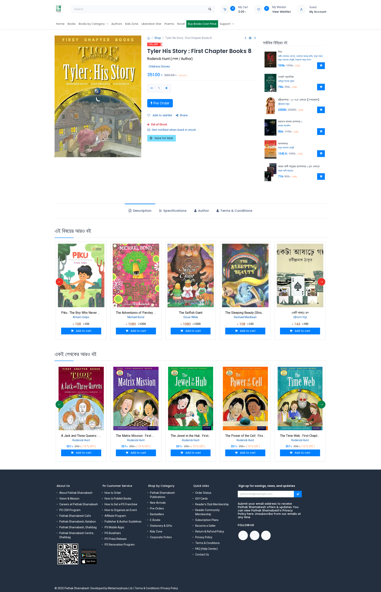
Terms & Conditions (207, 543)
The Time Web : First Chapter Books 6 (300, 436)
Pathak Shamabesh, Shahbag (78, 527)
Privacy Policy (203, 537)
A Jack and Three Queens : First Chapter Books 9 (81, 436)
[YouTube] (254, 535)
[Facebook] (243, 535)
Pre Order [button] (160, 103)
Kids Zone (156, 531)
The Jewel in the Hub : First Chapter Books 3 (191, 436)
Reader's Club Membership (212, 504)
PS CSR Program (70, 510)
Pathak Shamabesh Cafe (75, 515)
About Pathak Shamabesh (75, 492)
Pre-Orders (157, 508)
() (170, 59)
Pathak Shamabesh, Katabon (77, 521)
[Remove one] (151, 88)
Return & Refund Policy (209, 531)
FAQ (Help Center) (206, 548)
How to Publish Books (118, 498)
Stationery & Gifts (161, 525)
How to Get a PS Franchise (121, 504)
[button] (321, 65)
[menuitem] (60, 24)
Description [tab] (141, 210)
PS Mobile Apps (114, 527)
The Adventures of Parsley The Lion (136, 313)
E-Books (155, 520)
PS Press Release (116, 538)
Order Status (203, 492)
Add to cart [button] (83, 331)
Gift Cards (201, 498)
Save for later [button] (163, 138)
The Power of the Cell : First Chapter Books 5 (245, 436)
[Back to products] (250, 38)
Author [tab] (203, 210)
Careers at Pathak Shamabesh (78, 504)
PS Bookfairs (113, 533)
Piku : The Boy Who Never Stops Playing (81, 313)
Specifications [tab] (175, 210)
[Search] (210, 9)
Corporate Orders (161, 537)
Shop (157, 37)
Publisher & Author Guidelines (123, 521)
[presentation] (60, 282)
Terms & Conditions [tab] (235, 210)
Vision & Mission (69, 498)
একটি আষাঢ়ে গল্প (300, 313)
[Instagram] (266, 535)
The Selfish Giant (190, 313)
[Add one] (166, 88)
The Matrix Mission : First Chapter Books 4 (136, 436)
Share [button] (184, 115)
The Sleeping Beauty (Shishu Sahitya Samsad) (245, 313)
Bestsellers (157, 514)
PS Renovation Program (120, 544)
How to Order (113, 492)
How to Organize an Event (121, 510)
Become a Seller (205, 525)
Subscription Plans (206, 520)
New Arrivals (158, 502)
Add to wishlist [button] (162, 115)
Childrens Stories (159, 66)
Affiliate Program (115, 515)
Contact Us (202, 554)
